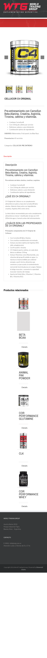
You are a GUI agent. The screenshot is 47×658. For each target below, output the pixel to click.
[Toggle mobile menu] (42, 14)
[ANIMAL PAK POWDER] (23, 360)
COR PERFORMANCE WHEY (28, 494)
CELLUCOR (17, 145)
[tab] (23, 156)
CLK (21, 453)
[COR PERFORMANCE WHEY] (23, 478)
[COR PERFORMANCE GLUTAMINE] (23, 400)
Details (24, 347)
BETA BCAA (22, 336)
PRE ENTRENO (27, 145)
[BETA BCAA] (23, 313)
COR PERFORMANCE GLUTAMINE (28, 416)
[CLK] (23, 441)
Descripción (8, 156)
